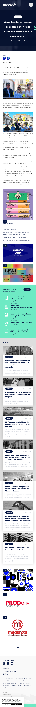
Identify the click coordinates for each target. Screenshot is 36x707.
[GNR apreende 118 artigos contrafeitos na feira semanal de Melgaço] (18, 386)
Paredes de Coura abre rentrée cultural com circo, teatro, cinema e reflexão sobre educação (17, 363)
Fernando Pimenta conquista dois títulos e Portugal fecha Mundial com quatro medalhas (18, 518)
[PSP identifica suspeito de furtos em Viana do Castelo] (18, 541)
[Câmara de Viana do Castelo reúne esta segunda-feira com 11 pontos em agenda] (18, 449)
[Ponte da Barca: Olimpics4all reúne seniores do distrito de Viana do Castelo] (18, 480)
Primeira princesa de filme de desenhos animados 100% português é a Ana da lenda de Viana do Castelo (16, 233)
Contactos (6, 668)
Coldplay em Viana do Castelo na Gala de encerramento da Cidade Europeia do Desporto (16, 228)
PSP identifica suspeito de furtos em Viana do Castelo (17, 549)
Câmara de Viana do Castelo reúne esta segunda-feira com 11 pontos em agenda (17, 457)
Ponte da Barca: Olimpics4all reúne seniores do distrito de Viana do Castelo (17, 489)
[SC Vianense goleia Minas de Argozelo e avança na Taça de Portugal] (18, 416)
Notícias (5, 674)
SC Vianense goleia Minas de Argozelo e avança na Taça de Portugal (17, 424)
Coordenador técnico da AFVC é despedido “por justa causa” (17, 240)
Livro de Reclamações (8, 696)
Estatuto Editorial (7, 694)
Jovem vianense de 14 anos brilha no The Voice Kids (15, 237)
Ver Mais (27, 289)
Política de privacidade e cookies (11, 691)
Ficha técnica (6, 692)
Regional (18, 17)
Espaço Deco (14, 301)
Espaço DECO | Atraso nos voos (21, 322)
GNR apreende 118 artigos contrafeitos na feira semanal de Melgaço (18, 394)
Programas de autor (9, 671)
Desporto (9, 418)
